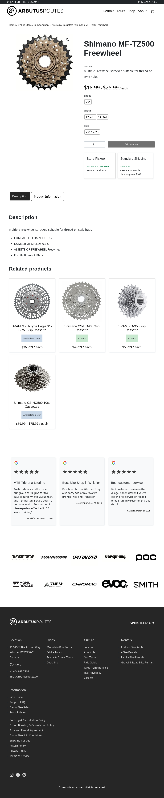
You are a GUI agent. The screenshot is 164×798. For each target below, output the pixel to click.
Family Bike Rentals (132, 657)
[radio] (88, 102)
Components (41, 24)
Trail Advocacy (92, 672)
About (142, 11)
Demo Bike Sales (20, 707)
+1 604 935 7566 (19, 671)
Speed (87, 95)
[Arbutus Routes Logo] (11, 10)
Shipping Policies (20, 740)
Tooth (87, 110)
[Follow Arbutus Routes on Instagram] (11, 775)
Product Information (47, 196)
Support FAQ (17, 702)
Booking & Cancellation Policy (27, 720)
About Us (89, 652)
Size (86, 126)
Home (12, 24)
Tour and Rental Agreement (26, 730)
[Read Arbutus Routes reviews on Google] (24, 775)
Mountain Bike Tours (59, 647)
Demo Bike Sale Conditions (26, 735)
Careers (88, 678)
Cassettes (68, 24)
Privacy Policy (18, 751)
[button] (67, 40)
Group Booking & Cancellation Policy (32, 725)
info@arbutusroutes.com (25, 676)
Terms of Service (20, 756)
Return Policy (18, 745)
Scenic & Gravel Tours (60, 657)
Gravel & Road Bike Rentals (137, 662)
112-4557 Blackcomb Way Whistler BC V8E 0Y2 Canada (25, 652)
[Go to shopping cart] (152, 11)
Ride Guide (90, 662)
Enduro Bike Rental (132, 647)
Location (89, 647)
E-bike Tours (54, 652)
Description (19, 196)
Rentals (108, 11)
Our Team (90, 657)
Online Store (25, 24)
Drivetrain (55, 24)
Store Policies (18, 712)
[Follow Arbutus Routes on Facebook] (18, 775)
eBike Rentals (129, 652)
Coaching (52, 662)
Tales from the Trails (96, 667)
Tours (121, 11)
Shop (131, 11)
